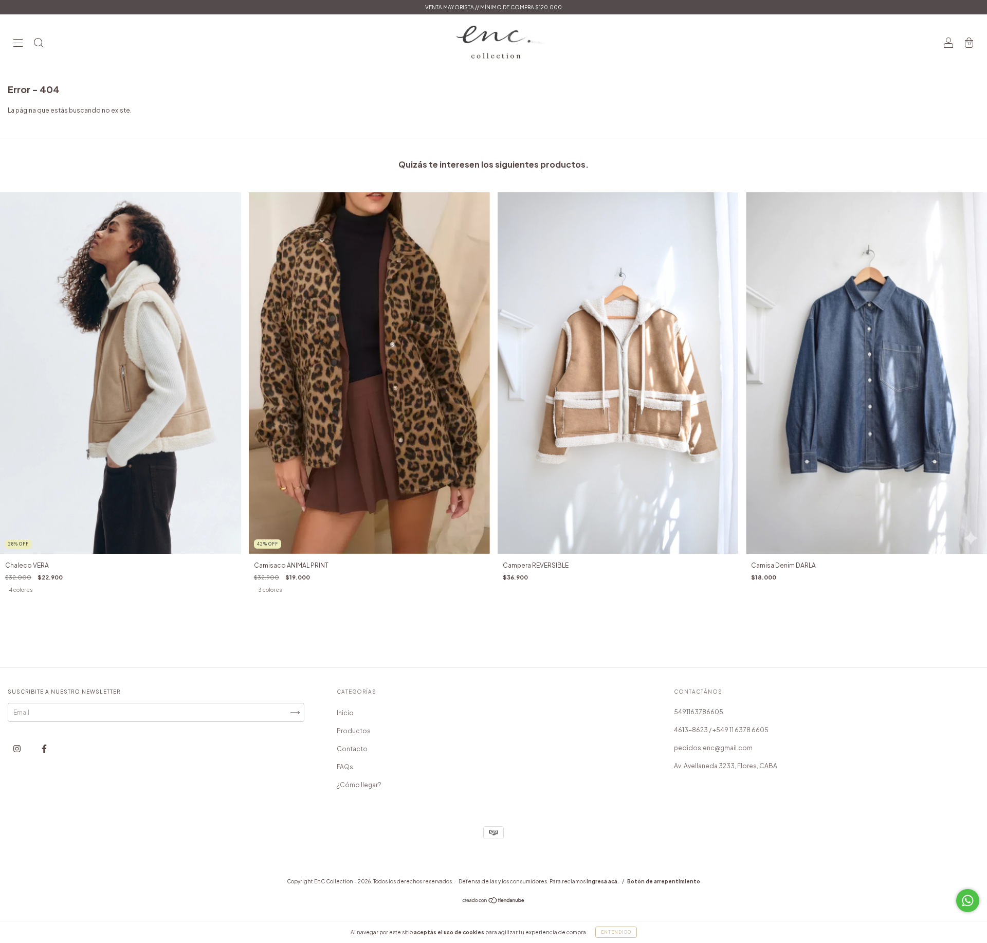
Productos (354, 731)
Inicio (345, 713)
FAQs (345, 767)
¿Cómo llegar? (359, 785)
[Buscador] (38, 44)
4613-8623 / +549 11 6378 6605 (721, 730)
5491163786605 (698, 712)
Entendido (616, 932)
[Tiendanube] (494, 901)
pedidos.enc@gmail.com (713, 748)
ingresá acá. (603, 881)
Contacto (352, 749)
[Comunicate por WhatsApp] (967, 900)
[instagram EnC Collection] (17, 749)
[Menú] (18, 44)
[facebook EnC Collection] (44, 749)
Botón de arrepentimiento (663, 881)
